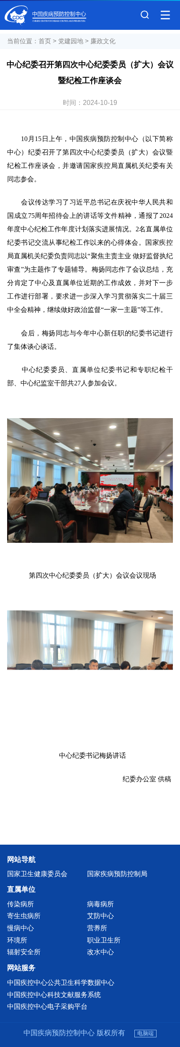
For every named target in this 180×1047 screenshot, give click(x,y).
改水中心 (100, 951)
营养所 (97, 928)
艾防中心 (100, 915)
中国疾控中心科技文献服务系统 (54, 994)
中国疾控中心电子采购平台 (47, 1006)
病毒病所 (100, 904)
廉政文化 (103, 41)
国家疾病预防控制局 (117, 873)
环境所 (17, 940)
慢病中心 (20, 928)
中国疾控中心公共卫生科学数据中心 (60, 982)
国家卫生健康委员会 (37, 873)
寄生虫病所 (24, 915)
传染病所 (20, 904)
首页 (45, 41)
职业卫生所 (104, 940)
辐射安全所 (24, 951)
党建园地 (70, 41)
